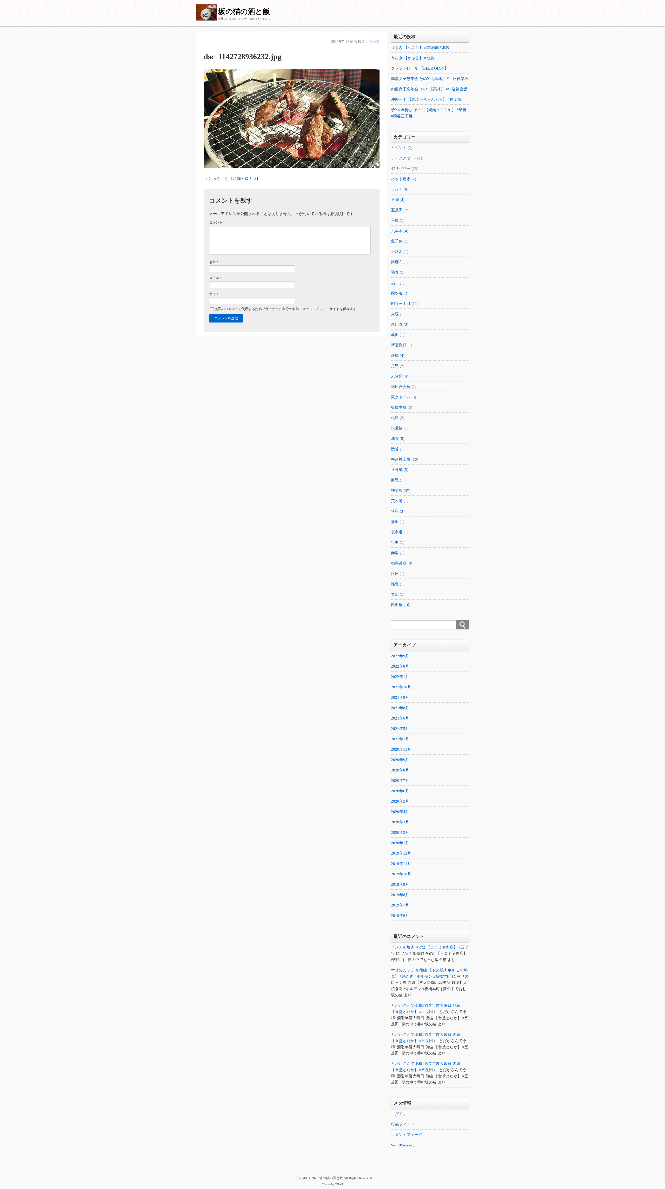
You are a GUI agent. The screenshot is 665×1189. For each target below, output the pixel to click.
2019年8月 (400, 895)
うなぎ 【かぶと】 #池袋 (412, 58)
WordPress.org (403, 1145)
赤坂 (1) (397, 553)
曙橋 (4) (397, 355)
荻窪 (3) (397, 511)
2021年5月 (400, 729)
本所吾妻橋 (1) (403, 387)
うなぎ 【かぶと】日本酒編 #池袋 (420, 47)
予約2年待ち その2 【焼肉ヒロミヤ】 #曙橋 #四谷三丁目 (429, 113)
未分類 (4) (399, 376)
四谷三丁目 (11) (404, 303)
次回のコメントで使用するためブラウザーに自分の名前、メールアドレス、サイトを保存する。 (287, 309)
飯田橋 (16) (400, 605)
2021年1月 (400, 739)
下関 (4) (397, 200)
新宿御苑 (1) (401, 345)
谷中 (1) (397, 542)
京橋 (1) (397, 220)
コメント (216, 222)
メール (215, 278)
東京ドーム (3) (403, 397)
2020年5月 (400, 801)
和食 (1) (397, 272)
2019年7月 (400, 905)
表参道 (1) (399, 532)
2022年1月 (400, 677)
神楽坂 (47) (400, 490)
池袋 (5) (397, 438)
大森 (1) (397, 314)
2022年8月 (400, 666)
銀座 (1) (397, 574)
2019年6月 (400, 915)
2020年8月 (400, 770)
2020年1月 (400, 843)
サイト (214, 294)
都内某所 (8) (401, 563)
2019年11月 (401, 864)
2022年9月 (400, 656)
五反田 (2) (399, 210)
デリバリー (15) (404, 168)
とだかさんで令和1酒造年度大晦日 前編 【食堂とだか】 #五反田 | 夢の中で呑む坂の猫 (429, 1047)
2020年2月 (400, 832)
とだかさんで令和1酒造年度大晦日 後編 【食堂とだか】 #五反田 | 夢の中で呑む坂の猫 (429, 1018)
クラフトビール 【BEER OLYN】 (419, 68)
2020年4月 (400, 812)
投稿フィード (402, 1124)
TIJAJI (339, 1184)
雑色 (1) (397, 584)
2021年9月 (400, 697)
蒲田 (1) (397, 522)
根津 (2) (397, 418)
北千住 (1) (399, 241)
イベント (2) (401, 148)
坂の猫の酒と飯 (244, 12)
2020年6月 (400, 791)
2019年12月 (401, 853)
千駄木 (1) (399, 252)
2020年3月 (400, 822)
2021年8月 (400, 708)
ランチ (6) (399, 189)
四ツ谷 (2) (399, 293)
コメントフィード (406, 1135)
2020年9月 (400, 760)
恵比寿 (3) (399, 324)
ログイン (399, 1114)
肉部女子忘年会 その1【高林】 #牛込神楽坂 (429, 89)
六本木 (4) (399, 231)
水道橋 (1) (399, 428)
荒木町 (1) (399, 501)
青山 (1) (397, 594)
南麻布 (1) (399, 262)
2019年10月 (401, 874)
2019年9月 (400, 884)
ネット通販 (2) (403, 179)
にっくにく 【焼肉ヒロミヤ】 (234, 179)
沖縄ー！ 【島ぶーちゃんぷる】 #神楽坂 (426, 99)
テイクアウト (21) (406, 158)
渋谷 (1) (397, 449)
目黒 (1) (397, 480)
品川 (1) (397, 283)
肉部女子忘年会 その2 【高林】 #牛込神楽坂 (429, 79)
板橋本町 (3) (401, 407)
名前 (213, 262)
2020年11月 (401, 749)
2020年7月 (400, 780)
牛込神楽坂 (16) (404, 459)
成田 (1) (397, 335)
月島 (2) (397, 366)
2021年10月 (401, 687)
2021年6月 (400, 718)
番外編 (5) (399, 470)
